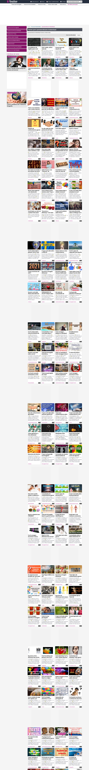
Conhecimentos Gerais (46, 57)
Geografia (58, 117)
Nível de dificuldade (71, 35)
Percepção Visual (45, 281)
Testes (28, 26)
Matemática (30, 57)
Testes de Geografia (12, 92)
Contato (64, 1)
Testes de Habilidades (13, 50)
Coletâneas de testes (13, 54)
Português (16, 4)
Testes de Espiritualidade (14, 47)
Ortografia (44, 524)
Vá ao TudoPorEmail (53, 1)
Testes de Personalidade (14, 30)
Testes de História (12, 56)
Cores (43, 382)
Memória (30, 117)
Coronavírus (71, 281)
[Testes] (13, 1)
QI (63, 4)
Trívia (42, 4)
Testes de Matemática (13, 40)
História (71, 220)
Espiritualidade (59, 422)
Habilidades (30, 220)
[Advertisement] (44, 15)
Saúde (52, 4)
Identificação (58, 281)
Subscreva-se (35, 1)
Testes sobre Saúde (12, 37)
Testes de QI (10, 43)
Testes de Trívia (11, 34)
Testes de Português (13, 27)
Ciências (71, 77)
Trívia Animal (44, 422)
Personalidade (30, 4)
